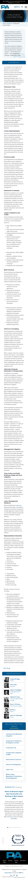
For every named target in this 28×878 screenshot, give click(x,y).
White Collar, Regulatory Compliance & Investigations (14, 776)
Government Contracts (13, 759)
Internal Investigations (13, 764)
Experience (9, 23)
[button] (7, 827)
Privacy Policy (8, 873)
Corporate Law (11, 748)
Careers (10, 860)
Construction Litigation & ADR (13, 753)
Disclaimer (23, 860)
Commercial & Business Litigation (14, 735)
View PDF (6, 668)
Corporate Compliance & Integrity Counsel (14, 742)
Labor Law (9, 769)
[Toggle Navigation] (26, 7)
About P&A (4, 861)
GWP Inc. (21, 873)
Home (4, 23)
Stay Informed (16, 2)
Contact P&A (16, 861)
